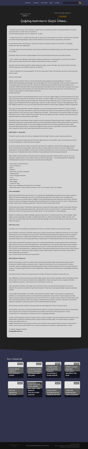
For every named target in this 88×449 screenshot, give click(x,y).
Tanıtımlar (44, 2)
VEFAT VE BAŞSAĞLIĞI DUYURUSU (13, 392)
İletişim (57, 2)
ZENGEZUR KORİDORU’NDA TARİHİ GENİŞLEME (72, 392)
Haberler (27, 2)
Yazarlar (36, 2)
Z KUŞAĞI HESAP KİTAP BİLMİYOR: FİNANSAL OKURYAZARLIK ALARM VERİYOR (52, 371)
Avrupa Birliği (62, 16)
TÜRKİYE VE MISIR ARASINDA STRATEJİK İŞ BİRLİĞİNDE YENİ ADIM (71, 371)
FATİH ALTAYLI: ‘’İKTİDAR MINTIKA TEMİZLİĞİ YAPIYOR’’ (53, 392)
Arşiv (51, 2)
